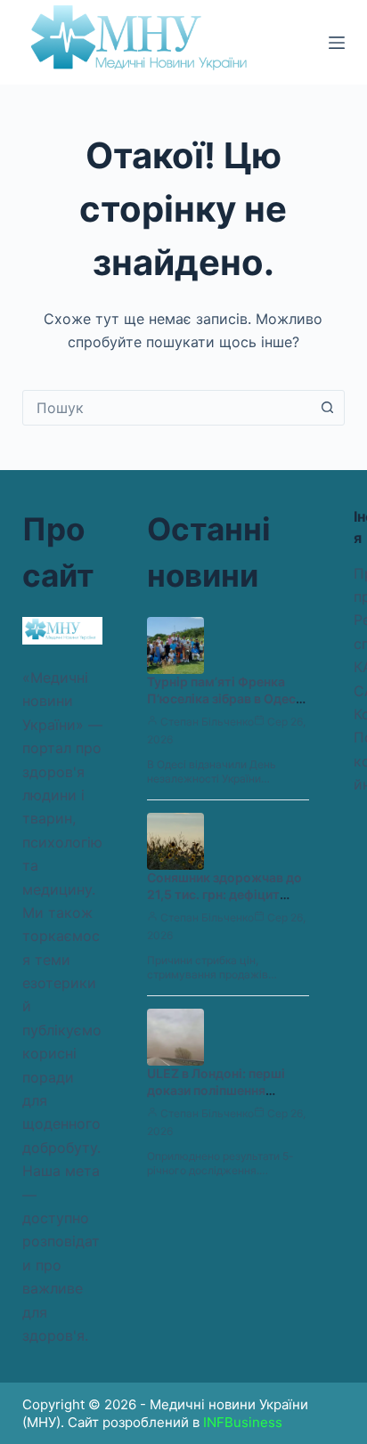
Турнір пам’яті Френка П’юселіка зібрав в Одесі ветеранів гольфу (223, 698)
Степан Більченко (207, 721)
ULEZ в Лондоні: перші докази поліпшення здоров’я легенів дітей (216, 1090)
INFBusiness (242, 1422)
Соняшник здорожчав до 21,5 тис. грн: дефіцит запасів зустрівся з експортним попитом (224, 903)
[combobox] (167, 408)
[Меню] (337, 43)
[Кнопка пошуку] (327, 408)
